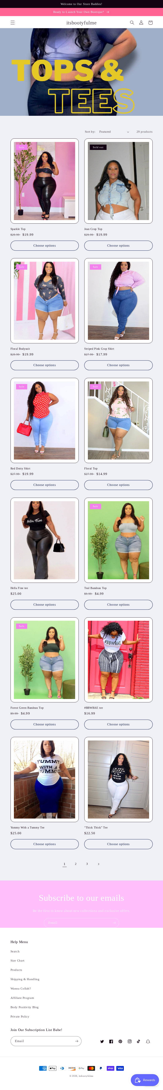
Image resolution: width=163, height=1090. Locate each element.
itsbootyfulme (86, 1076)
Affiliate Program (22, 997)
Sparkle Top (18, 229)
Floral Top (91, 468)
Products (16, 969)
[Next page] (98, 864)
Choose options (44, 245)
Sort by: (90, 131)
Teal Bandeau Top (95, 588)
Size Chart (17, 960)
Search (15, 951)
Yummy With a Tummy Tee (28, 827)
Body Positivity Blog (25, 1007)
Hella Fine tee (19, 588)
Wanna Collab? (21, 988)
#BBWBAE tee (93, 707)
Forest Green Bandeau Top (27, 707)
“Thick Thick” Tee (96, 827)
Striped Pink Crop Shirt (99, 348)
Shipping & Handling (25, 979)
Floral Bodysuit (20, 348)
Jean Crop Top (93, 229)
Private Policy (20, 1016)
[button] (12, 22)
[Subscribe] (114, 923)
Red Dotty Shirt (20, 468)
